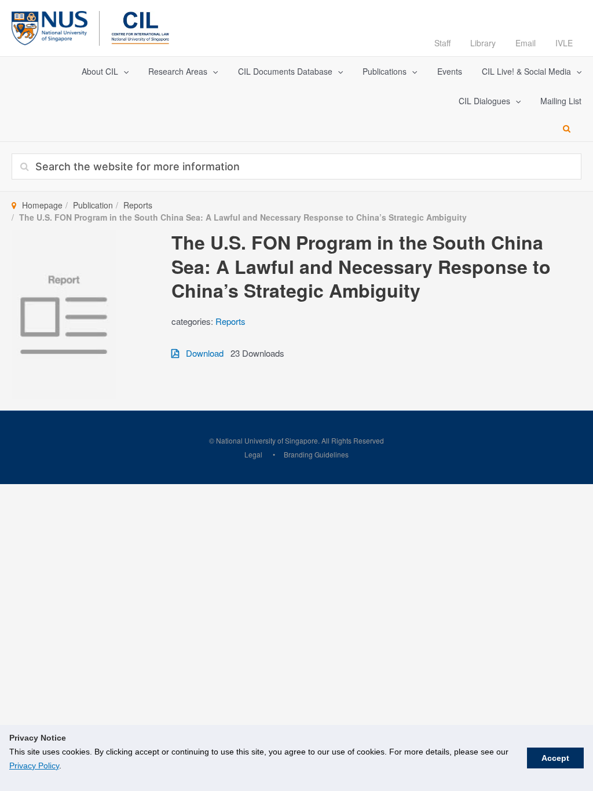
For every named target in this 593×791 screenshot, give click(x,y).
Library (483, 43)
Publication (93, 205)
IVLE (564, 43)
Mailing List (560, 101)
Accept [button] (555, 758)
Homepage (42, 205)
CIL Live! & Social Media (526, 71)
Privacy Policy (34, 765)
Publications (385, 71)
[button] (123, 71)
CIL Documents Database (285, 71)
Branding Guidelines (316, 454)
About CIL (100, 71)
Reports (137, 205)
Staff (442, 43)
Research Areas (177, 71)
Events (449, 71)
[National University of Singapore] (49, 26)
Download (201, 353)
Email (525, 43)
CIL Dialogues (484, 101)
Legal (253, 454)
